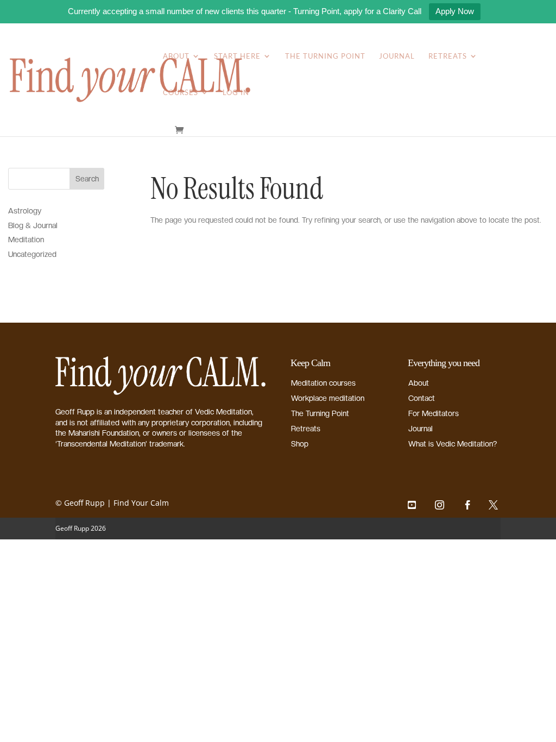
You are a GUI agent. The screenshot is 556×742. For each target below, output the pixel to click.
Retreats (447, 56)
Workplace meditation (327, 398)
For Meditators (433, 413)
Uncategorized (32, 254)
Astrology (24, 210)
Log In (236, 93)
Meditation (26, 239)
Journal (397, 56)
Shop (299, 443)
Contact (421, 398)
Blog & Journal (33, 225)
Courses (180, 93)
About (176, 56)
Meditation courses (323, 383)
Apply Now (454, 11)
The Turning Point (325, 56)
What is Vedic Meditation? (452, 443)
